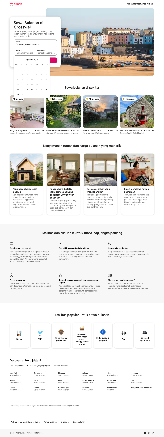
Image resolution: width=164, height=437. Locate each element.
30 (18, 94)
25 (27, 89)
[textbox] (24, 52)
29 (46, 89)
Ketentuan (38, 433)
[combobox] (35, 44)
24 (22, 89)
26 (32, 89)
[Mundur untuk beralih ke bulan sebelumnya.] (18, 60)
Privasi (29, 433)
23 (18, 89)
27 (37, 89)
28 (41, 89)
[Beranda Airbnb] (16, 4)
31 (22, 94)
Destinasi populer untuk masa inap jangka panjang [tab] (30, 365)
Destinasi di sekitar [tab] (61, 365)
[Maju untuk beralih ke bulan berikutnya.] (46, 60)
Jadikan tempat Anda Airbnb (140, 4)
